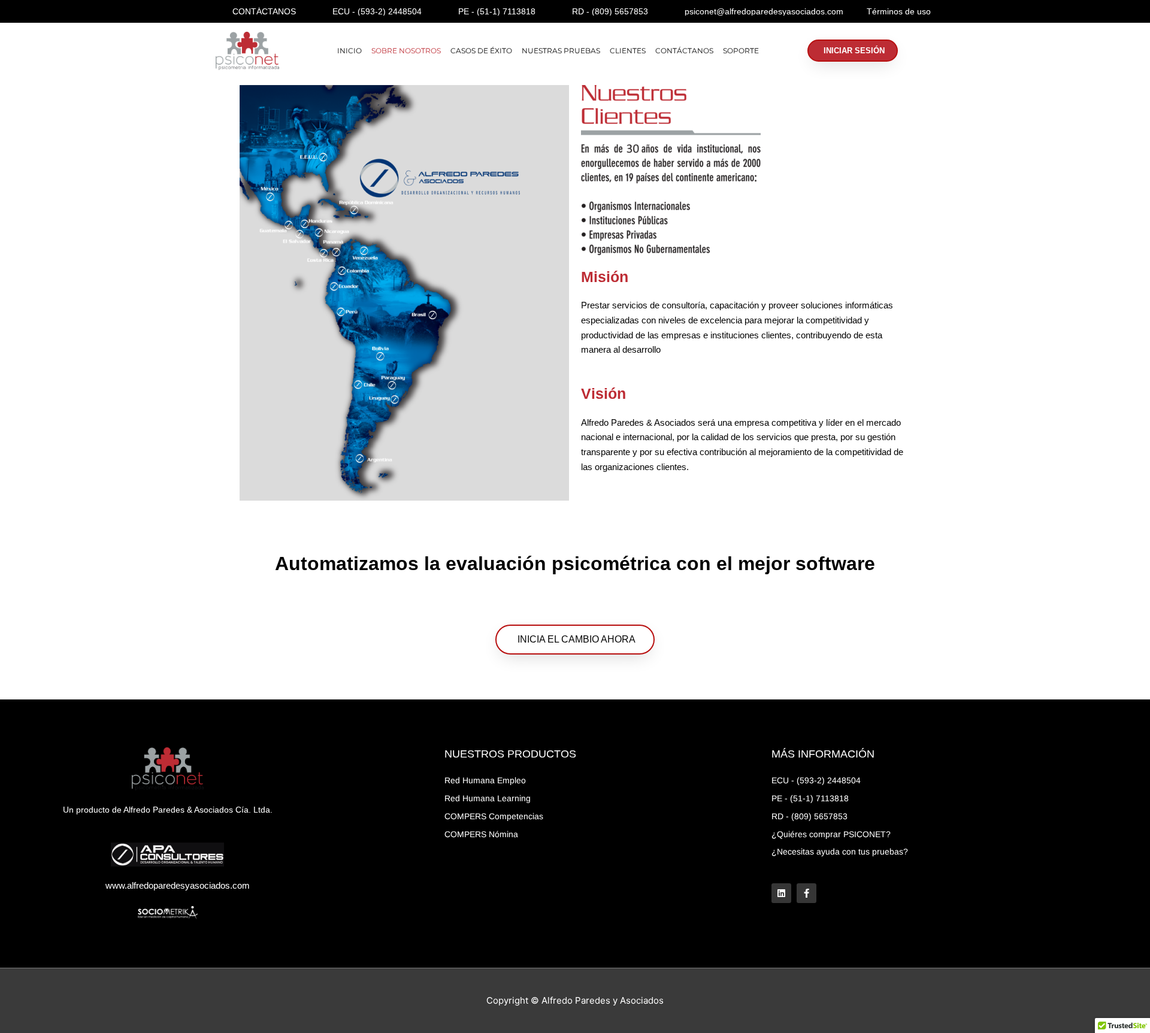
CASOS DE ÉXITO (481, 50)
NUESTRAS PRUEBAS (561, 50)
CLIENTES (628, 50)
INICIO (349, 50)
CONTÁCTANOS (684, 50)
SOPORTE (741, 50)
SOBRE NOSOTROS (406, 50)
